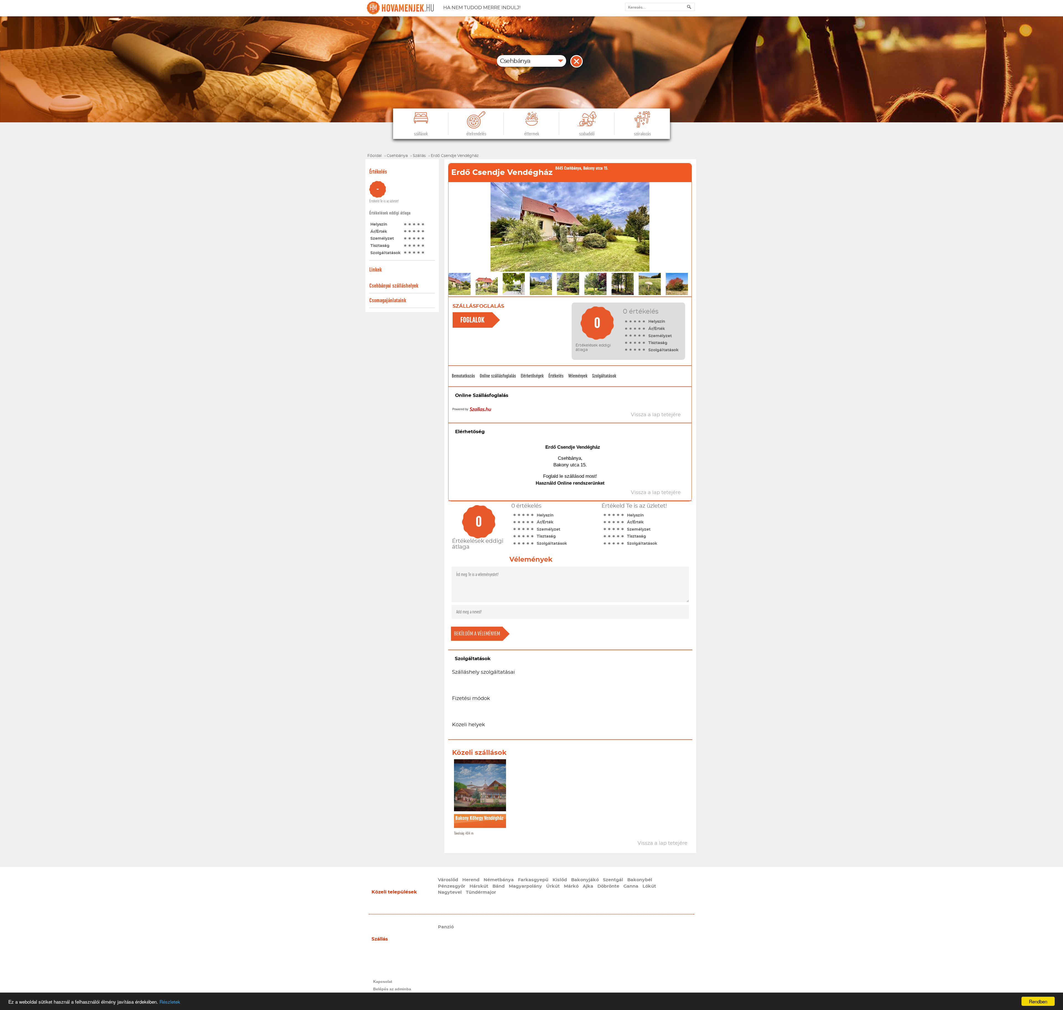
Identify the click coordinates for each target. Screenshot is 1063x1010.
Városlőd (448, 880)
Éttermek (531, 133)
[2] (410, 224)
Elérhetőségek (532, 375)
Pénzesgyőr (451, 886)
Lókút (649, 886)
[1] (405, 224)
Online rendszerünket (581, 483)
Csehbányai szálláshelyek (393, 286)
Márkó (571, 886)
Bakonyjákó (585, 880)
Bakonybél (639, 880)
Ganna (630, 886)
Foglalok (472, 320)
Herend (470, 880)
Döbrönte (608, 886)
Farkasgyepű (533, 880)
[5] (423, 224)
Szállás (379, 939)
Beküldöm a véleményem (477, 634)
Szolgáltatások (604, 375)
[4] (418, 224)
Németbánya (499, 880)
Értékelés (556, 375)
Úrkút (553, 886)
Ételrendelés (476, 133)
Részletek (169, 1001)
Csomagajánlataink (387, 300)
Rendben (1038, 1001)
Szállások (421, 133)
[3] (414, 224)
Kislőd (560, 880)
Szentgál (613, 880)
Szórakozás (642, 133)
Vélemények (577, 375)
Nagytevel (450, 892)
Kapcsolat (382, 981)
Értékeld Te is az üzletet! (384, 201)
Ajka (588, 886)
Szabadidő (587, 133)
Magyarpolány (525, 886)
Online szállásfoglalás (498, 375)
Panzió (446, 927)
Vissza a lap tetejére (662, 843)
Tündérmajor (481, 892)
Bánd (498, 886)
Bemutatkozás (463, 375)
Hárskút (478, 886)
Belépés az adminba (392, 989)
